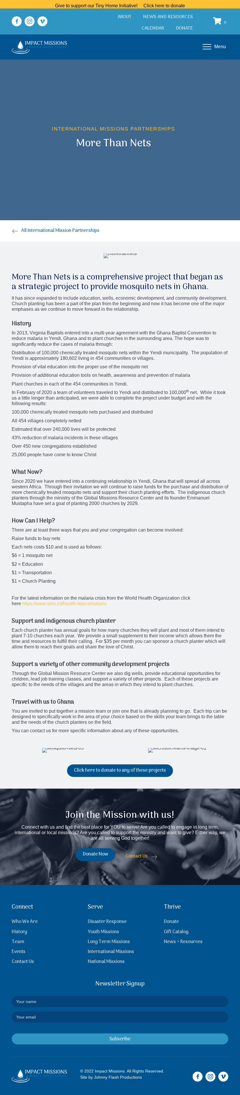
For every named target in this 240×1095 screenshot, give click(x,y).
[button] (17, 21)
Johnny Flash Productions (118, 1077)
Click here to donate (164, 5)
